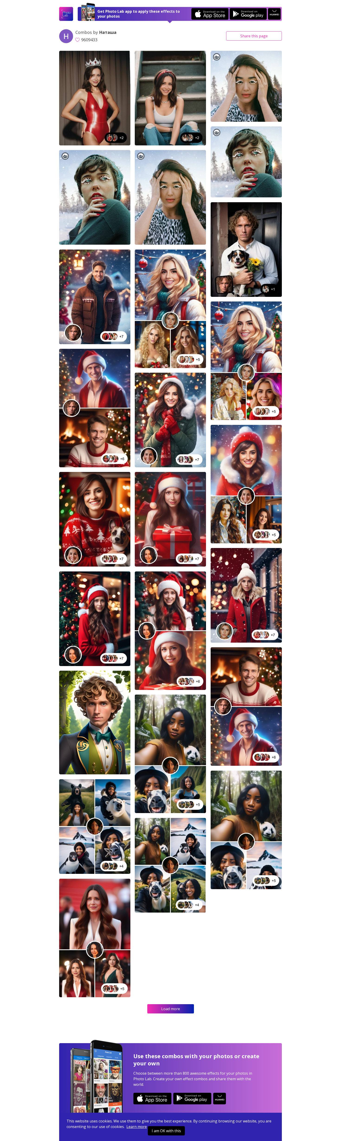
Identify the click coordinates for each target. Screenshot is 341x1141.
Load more (170, 1008)
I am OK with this (166, 1130)
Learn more (136, 1126)
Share (254, 35)
